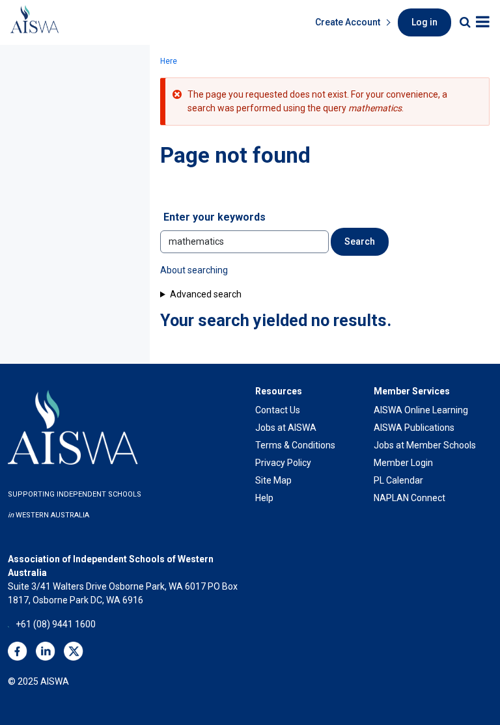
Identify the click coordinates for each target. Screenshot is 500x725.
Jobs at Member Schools (425, 445)
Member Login (403, 463)
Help (264, 498)
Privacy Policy (283, 463)
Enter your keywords (214, 217)
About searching (194, 270)
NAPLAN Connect (409, 498)
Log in (424, 22)
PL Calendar (398, 480)
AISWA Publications (414, 427)
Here (168, 61)
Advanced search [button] (206, 294)
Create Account (347, 22)
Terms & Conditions (295, 445)
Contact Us (277, 410)
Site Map (273, 480)
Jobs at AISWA (285, 427)
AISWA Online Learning (421, 410)
